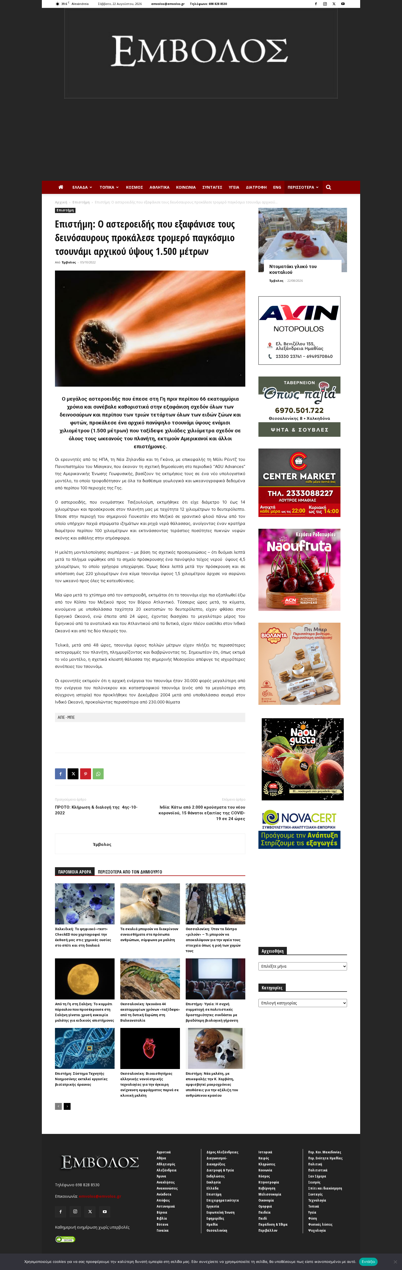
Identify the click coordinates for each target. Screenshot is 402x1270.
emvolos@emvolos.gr (168, 4)
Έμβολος (69, 262)
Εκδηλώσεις (215, 1176)
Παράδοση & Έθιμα (273, 1224)
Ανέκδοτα (164, 1194)
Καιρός (263, 1158)
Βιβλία (162, 1218)
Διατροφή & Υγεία (220, 1170)
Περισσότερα (301, 187)
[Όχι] (395, 1262)
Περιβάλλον (267, 1230)
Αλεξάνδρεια (167, 1170)
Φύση (312, 1218)
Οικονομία (266, 1200)
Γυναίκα (163, 1230)
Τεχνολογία (317, 1200)
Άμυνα (161, 1176)
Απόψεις (163, 1200)
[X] (334, 4)
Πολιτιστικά (318, 1170)
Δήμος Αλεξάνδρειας (222, 1152)
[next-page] (67, 1106)
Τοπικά (107, 187)
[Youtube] (343, 4)
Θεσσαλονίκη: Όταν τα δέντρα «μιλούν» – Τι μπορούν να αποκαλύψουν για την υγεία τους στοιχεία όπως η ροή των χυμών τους (213, 940)
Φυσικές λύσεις (320, 1224)
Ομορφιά (265, 1206)
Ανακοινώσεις (167, 1188)
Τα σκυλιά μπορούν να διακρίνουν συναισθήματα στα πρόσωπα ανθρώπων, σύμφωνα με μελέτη (149, 934)
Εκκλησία (213, 1182)
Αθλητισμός (166, 1164)
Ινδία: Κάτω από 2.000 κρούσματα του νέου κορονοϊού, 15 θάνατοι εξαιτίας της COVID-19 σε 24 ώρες (202, 813)
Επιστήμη (81, 202)
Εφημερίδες (215, 1218)
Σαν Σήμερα (317, 1176)
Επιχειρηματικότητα (222, 1200)
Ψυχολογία (317, 1230)
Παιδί (262, 1218)
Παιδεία (264, 1212)
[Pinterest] (85, 773)
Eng (277, 187)
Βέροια (162, 1212)
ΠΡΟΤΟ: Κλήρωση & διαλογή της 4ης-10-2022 (96, 810)
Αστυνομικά (166, 1206)
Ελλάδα (80, 187)
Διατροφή (256, 187)
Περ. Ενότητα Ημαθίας (325, 1158)
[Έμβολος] (201, 53)
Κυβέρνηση (266, 1188)
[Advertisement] (201, 139)
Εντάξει (368, 1261)
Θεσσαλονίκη (216, 1230)
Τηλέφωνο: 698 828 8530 (208, 4)
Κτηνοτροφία (268, 1182)
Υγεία (234, 187)
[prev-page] (58, 1106)
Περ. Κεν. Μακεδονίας (324, 1152)
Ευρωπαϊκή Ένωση (220, 1212)
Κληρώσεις (266, 1164)
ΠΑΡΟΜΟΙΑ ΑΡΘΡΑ (74, 872)
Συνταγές (212, 187)
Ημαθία (212, 1224)
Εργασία (212, 1206)
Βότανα (162, 1224)
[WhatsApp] (98, 773)
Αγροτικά (164, 1152)
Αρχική (61, 202)
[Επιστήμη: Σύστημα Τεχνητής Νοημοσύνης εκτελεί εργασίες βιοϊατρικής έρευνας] (85, 1048)
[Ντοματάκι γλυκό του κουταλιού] (302, 240)
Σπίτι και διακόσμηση (325, 1188)
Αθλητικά (160, 187)
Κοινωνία (186, 187)
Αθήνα (161, 1158)
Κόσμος (134, 187)
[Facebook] (316, 4)
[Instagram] (325, 4)
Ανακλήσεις (166, 1182)
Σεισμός (314, 1182)
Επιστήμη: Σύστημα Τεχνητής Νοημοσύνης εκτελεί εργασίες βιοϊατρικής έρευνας (81, 1079)
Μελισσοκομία (269, 1194)
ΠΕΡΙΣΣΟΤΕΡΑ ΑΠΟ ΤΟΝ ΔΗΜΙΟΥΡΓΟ (130, 872)
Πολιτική (315, 1164)
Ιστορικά (265, 1152)
